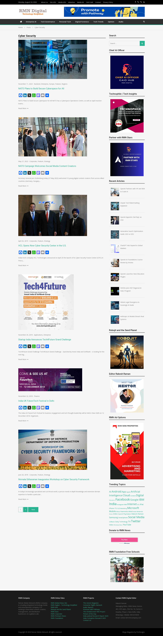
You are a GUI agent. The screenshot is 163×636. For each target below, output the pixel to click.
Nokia (111, 514)
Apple (128, 492)
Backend (37, 84)
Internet (132, 504)
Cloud (126, 495)
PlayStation (127, 514)
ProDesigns (140, 632)
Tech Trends (98, 22)
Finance (37, 396)
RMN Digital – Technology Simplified (64, 605)
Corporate (33, 161)
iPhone (111, 508)
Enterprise (44, 84)
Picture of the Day (89, 614)
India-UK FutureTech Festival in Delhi (36, 401)
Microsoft (133, 508)
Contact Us (87, 620)
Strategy (47, 161)
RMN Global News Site (59, 603)
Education (112, 500)
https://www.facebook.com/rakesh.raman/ (135, 2)
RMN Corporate (56, 614)
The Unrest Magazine (91, 603)
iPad (141, 504)
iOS (138, 504)
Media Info (62, 2)
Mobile (112, 511)
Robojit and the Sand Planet (61, 609)
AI (110, 491)
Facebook (122, 499)
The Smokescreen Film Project (94, 612)
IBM (141, 499)
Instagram (120, 504)
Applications (38, 335)
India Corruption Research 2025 (94, 618)
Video (111, 525)
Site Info (53, 2)
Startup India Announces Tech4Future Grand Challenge (44, 339)
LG (119, 508)
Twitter (136, 521)
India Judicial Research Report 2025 (95, 616)
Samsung (113, 517)
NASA (134, 511)
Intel (125, 504)
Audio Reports (88, 607)
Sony (117, 521)
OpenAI (120, 514)
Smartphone (123, 517)
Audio (121, 22)
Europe (51, 84)
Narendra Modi (126, 511)
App (124, 491)
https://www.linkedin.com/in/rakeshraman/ (144, 2)
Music (118, 511)
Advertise (71, 2)
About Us (44, 2)
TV (129, 521)
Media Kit (80, 2)
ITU (116, 508)
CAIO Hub (89, 2)
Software (112, 522)
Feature (58, 84)
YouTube (127, 524)
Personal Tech (65, 22)
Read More (22, 108)
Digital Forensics (82, 22)
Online (115, 514)
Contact (98, 2)
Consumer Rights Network (92, 605)
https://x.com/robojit (141, 2)
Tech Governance (48, 22)
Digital (140, 495)
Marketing (123, 508)
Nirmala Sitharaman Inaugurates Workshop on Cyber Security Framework (53, 479)
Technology (123, 522)
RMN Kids (54, 607)
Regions (64, 84)
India (113, 504)
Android (116, 491)
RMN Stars (55, 612)
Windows (116, 525)
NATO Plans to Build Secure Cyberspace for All (41, 88)
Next (33, 509)
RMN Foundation (57, 618)
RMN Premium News (58, 616)
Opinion (111, 22)
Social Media (136, 517)
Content (133, 496)
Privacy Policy (108, 2)
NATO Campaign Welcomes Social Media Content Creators (47, 166)
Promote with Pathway (91, 609)
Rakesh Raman (137, 514)
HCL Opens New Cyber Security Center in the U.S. (42, 245)
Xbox (120, 525)
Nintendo (140, 511)
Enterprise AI (31, 22)
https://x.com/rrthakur (138, 2)
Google (134, 499)
